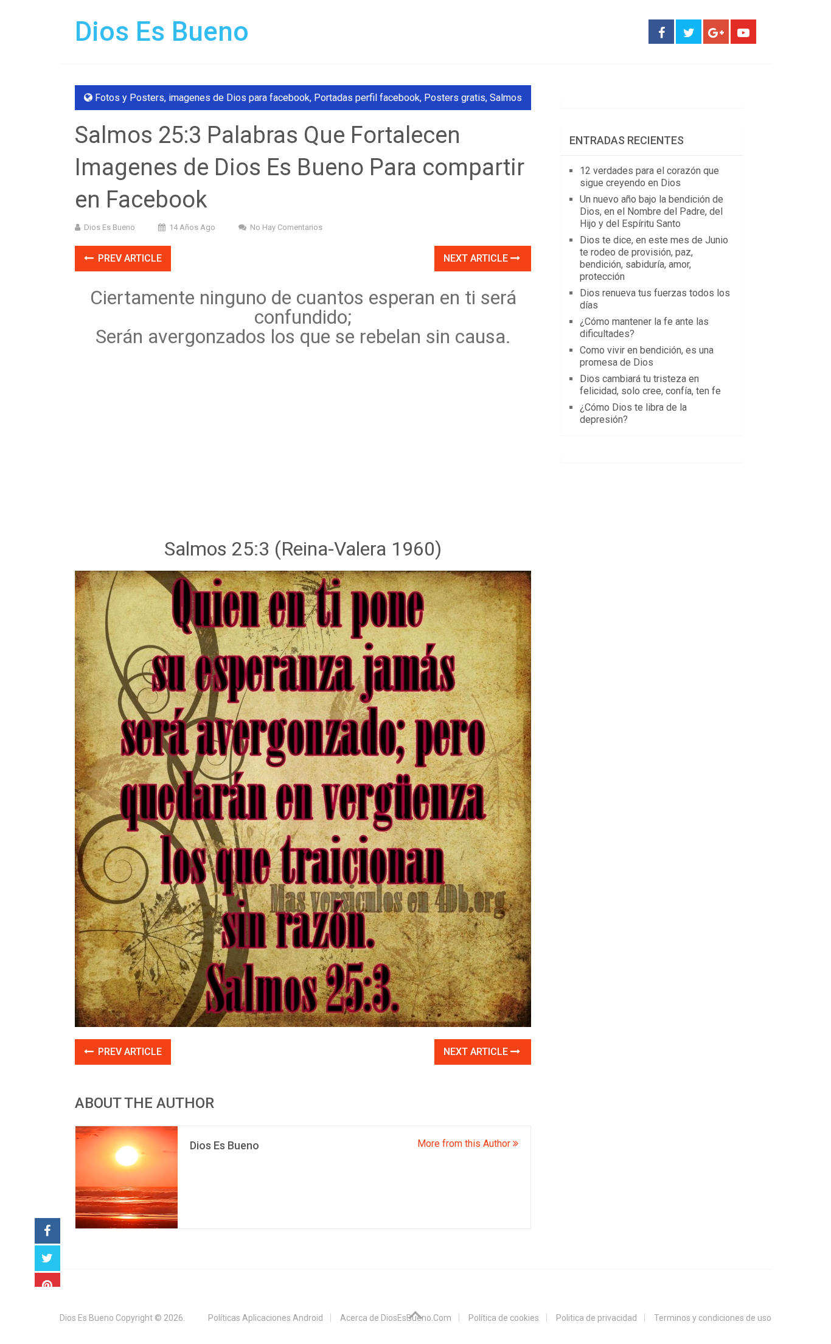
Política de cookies (503, 1318)
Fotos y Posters (129, 97)
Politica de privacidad (596, 1318)
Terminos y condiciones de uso (712, 1318)
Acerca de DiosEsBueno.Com (395, 1318)
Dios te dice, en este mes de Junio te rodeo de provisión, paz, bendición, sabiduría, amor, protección (654, 258)
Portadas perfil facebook (367, 97)
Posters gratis (454, 97)
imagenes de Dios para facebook (239, 97)
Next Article (476, 258)
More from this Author (465, 1143)
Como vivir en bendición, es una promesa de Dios (647, 356)
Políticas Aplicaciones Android (265, 1318)
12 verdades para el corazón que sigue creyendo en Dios (649, 177)
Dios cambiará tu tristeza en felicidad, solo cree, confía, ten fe (650, 385)
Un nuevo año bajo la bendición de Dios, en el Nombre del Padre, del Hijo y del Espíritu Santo (651, 211)
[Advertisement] (303, 445)
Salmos (506, 97)
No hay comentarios (286, 227)
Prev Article (129, 258)
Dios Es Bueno (162, 31)
